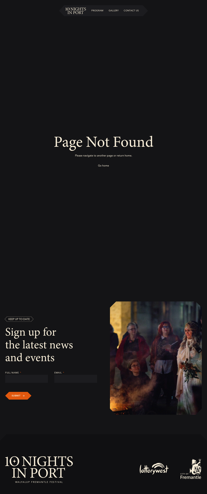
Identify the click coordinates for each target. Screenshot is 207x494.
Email (59, 372)
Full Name (13, 372)
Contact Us (131, 10)
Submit (16, 395)
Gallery (114, 10)
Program (97, 10)
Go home (103, 165)
